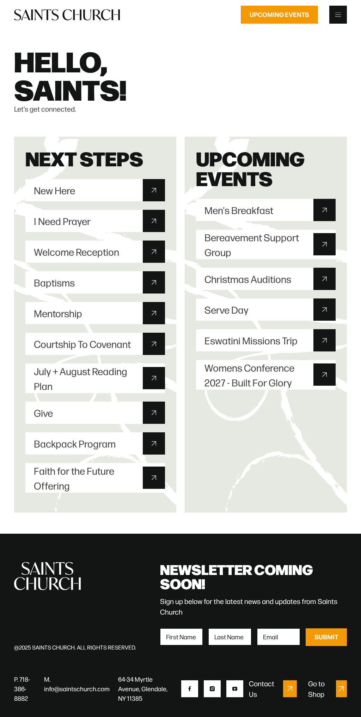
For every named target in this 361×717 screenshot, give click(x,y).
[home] (67, 14)
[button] (338, 15)
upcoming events (279, 14)
